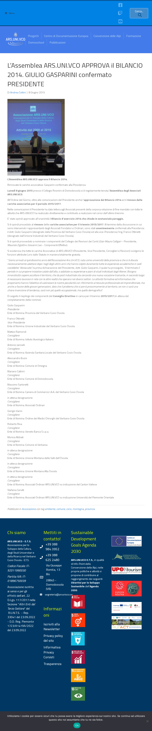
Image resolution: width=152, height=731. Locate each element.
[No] (147, 721)
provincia (90, 509)
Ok (77, 725)
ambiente (50, 509)
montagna (78, 509)
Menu (12, 13)
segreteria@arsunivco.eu (59, 594)
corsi (68, 509)
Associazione (29, 509)
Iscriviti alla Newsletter (52, 627)
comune (60, 509)
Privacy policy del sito (53, 638)
